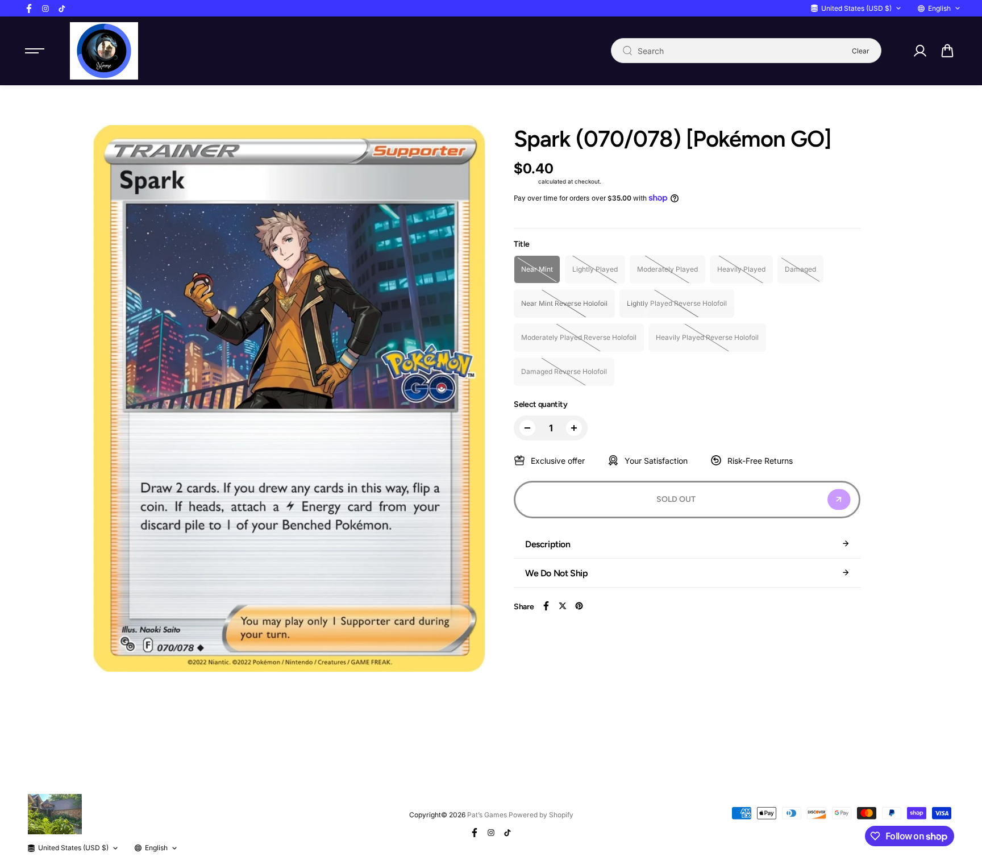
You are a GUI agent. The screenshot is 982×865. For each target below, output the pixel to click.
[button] (947, 50)
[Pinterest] (579, 606)
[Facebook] (29, 8)
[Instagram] (45, 8)
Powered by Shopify (541, 814)
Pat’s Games (487, 814)
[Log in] (919, 50)
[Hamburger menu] (34, 50)
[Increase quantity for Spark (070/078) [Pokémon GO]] (574, 428)
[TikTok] (62, 8)
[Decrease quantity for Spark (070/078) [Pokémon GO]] (527, 428)
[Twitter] (562, 606)
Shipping (525, 181)
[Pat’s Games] (104, 51)
